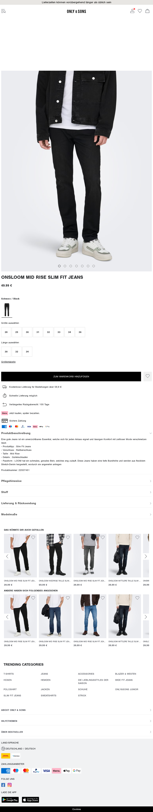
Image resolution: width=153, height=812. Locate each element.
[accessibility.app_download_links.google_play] (11, 800)
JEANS (44, 673)
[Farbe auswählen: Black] (6, 305)
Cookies (76, 809)
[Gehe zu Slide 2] (65, 261)
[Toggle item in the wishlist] (147, 376)
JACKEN (45, 689)
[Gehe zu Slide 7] (93, 261)
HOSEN (8, 680)
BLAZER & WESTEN (125, 673)
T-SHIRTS (9, 673)
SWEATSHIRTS (48, 695)
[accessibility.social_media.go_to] (3, 786)
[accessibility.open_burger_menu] (3, 11)
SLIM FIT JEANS (12, 695)
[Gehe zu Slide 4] (76, 261)
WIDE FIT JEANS (124, 680)
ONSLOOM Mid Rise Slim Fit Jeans (42, 272)
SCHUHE (82, 689)
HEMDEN (45, 680)
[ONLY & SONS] (76, 12)
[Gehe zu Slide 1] (59, 261)
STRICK (82, 695)
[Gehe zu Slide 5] (82, 261)
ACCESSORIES (86, 673)
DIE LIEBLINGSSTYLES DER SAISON (93, 681)
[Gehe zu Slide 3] (71, 261)
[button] (76, 2)
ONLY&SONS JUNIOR (126, 689)
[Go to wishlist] (140, 12)
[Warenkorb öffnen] (147, 11)
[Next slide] (146, 556)
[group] (20, 561)
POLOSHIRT (10, 689)
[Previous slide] (7, 556)
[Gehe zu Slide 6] (88, 261)
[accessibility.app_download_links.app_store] (32, 800)
